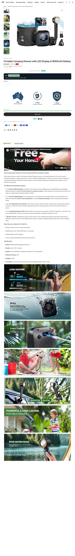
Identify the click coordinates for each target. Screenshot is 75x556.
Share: (5, 129)
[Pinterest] (12, 130)
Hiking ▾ (37, 2)
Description (6, 143)
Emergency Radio (20, 2)
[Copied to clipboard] (16, 130)
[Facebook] (8, 130)
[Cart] (72, 2)
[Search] (66, 2)
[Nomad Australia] (2, 2)
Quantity (5, 81)
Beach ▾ (43, 2)
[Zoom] (62, 10)
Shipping (11, 66)
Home (5, 6)
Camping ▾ (30, 2)
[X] (10, 130)
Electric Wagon (10, 2)
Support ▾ (61, 2)
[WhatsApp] (14, 130)
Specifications (19, 143)
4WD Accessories (51, 2)
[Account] (69, 2)
